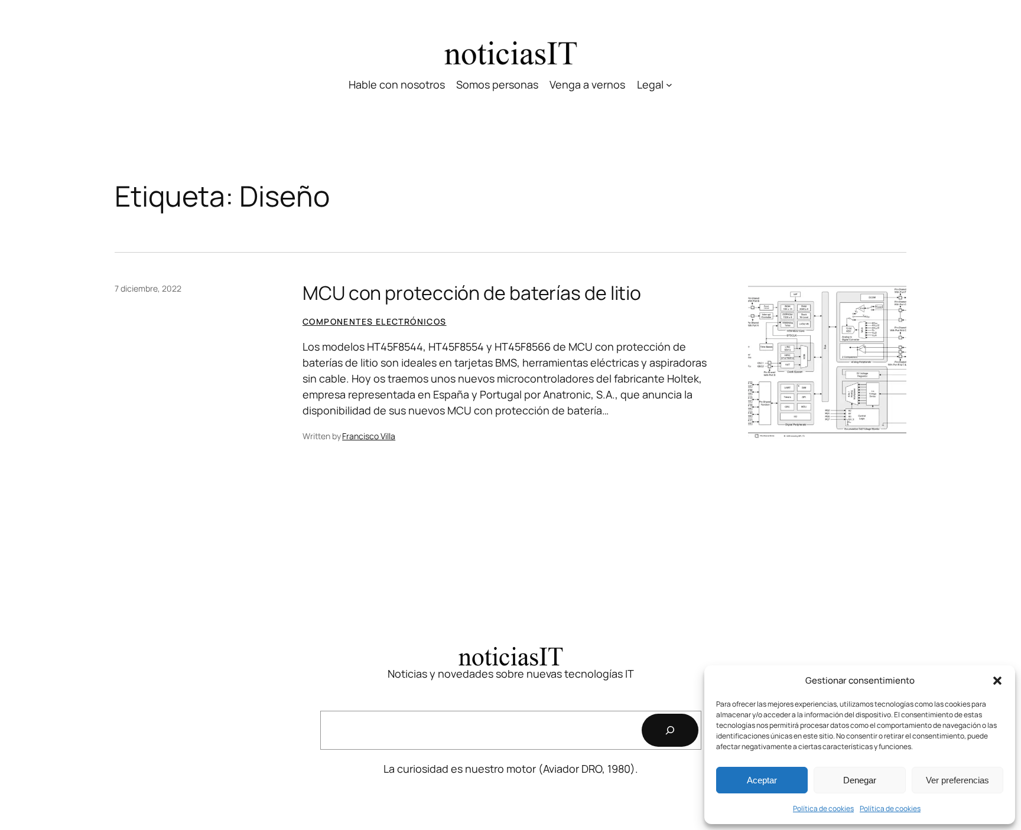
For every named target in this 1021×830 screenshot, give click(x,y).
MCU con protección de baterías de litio (472, 292)
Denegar (859, 780)
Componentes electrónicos (375, 321)
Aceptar (762, 780)
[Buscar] (670, 730)
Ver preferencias (957, 780)
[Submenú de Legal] (669, 84)
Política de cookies (823, 808)
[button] (997, 681)
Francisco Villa (368, 436)
